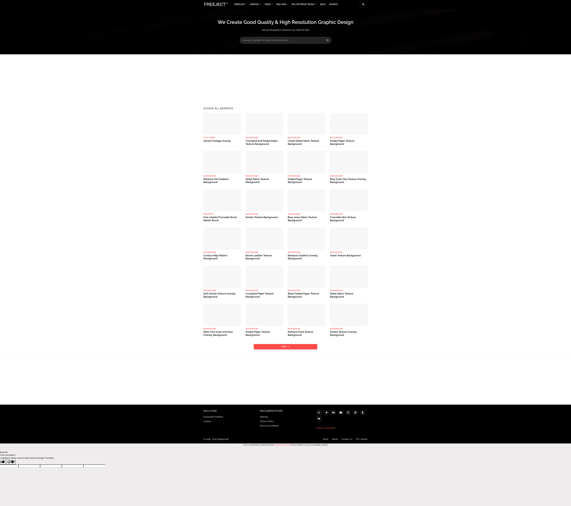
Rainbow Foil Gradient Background (216, 181)
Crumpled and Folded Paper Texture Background (262, 142)
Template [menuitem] (239, 4)
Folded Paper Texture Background (342, 142)
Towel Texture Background (345, 255)
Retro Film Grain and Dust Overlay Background (218, 333)
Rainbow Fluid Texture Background (300, 333)
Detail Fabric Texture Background (257, 181)
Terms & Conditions (269, 426)
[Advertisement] (285, 78)
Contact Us (346, 439)
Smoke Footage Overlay (217, 140)
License (207, 421)
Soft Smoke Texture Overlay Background (219, 295)
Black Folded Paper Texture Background (303, 295)
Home (325, 439)
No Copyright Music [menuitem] (303, 4)
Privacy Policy (267, 421)
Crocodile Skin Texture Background (343, 219)
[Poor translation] (11, 462)
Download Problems (213, 417)
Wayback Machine (282, 445)
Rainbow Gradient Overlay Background (303, 257)
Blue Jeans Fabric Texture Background (302, 219)
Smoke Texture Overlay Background (343, 333)
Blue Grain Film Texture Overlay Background (348, 181)
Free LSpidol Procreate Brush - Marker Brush (221, 219)
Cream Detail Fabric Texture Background (303, 142)
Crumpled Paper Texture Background (260, 295)
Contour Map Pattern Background (215, 257)
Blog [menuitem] (323, 4)
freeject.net (222, 439)
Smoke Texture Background (261, 217)
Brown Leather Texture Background (259, 257)
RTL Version (362, 439)
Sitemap (264, 417)
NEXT (285, 347)
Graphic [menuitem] (254, 4)
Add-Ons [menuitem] (281, 4)
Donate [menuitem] (333, 4)
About (335, 439)
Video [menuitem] (268, 4)
